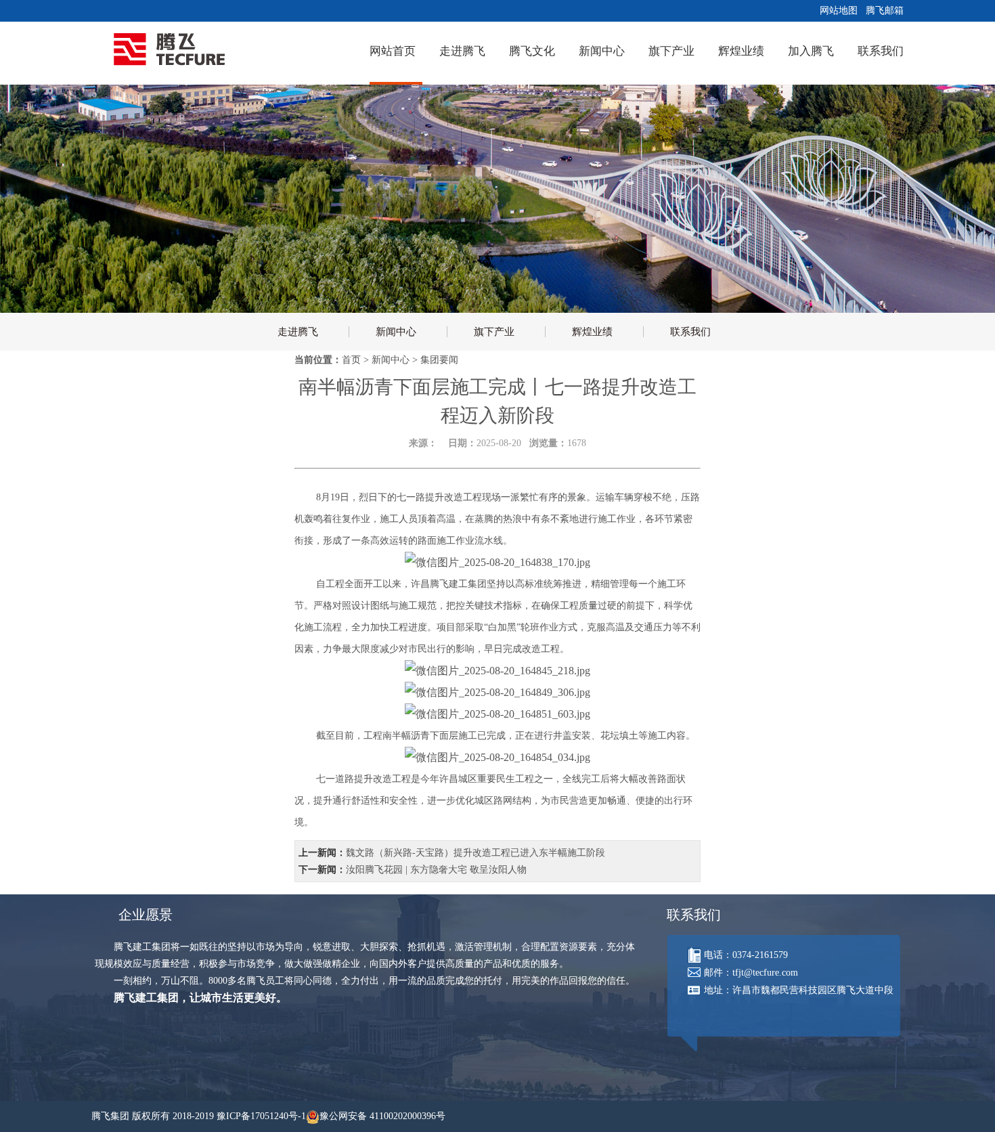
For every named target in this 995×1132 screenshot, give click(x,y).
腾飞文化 (532, 51)
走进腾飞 (462, 51)
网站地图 (836, 10)
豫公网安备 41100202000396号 (382, 1116)
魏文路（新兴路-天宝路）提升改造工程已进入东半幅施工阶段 (475, 853)
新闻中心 (602, 51)
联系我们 (881, 51)
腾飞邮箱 (882, 10)
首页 (351, 360)
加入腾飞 (811, 51)
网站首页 (393, 51)
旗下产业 (671, 51)
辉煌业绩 (741, 51)
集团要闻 (439, 360)
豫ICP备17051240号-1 (261, 1116)
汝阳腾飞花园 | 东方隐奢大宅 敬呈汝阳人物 (436, 870)
